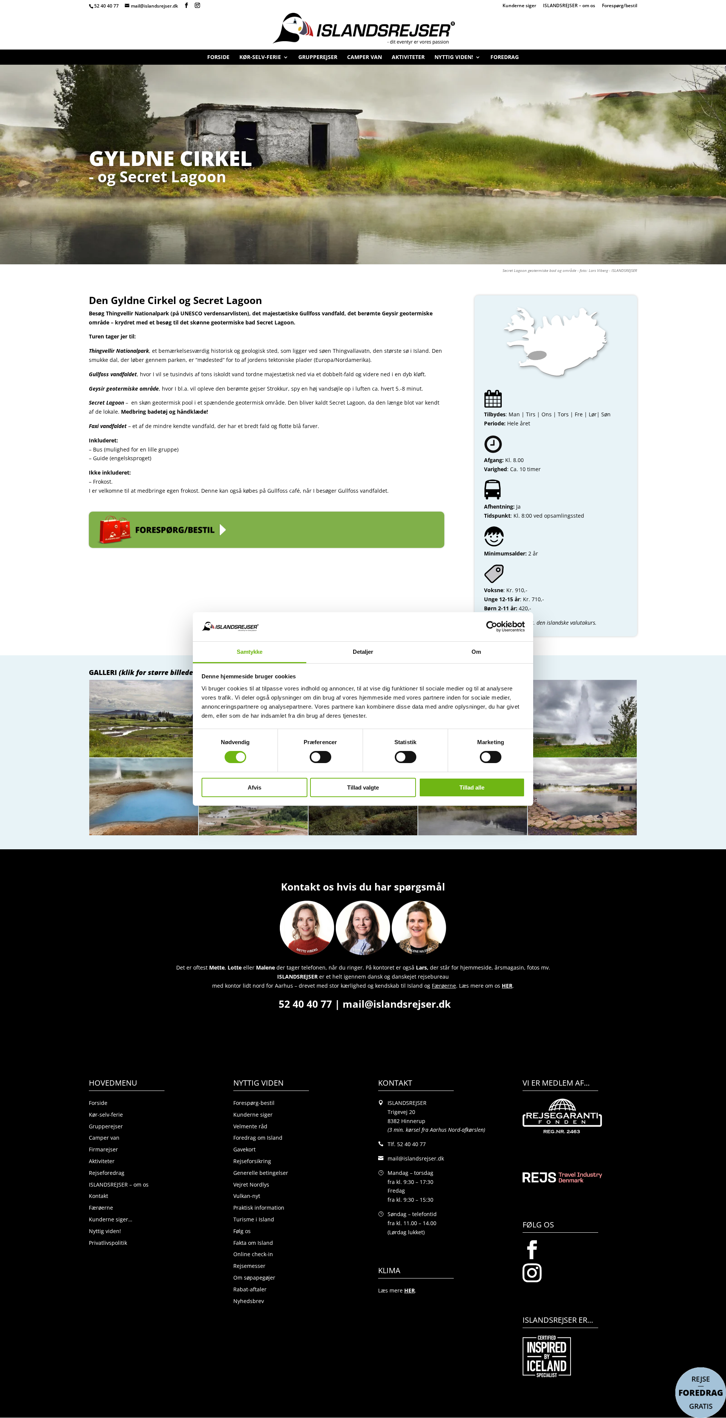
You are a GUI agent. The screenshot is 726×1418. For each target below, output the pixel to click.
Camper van (364, 59)
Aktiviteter (408, 59)
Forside (218, 59)
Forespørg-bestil (254, 1102)
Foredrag (504, 59)
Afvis (254, 787)
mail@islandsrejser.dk (398, 1004)
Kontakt (98, 1195)
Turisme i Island (253, 1219)
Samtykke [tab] (250, 651)
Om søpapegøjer (254, 1277)
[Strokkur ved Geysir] (582, 757)
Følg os (242, 1231)
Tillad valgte (363, 787)
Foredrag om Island (257, 1137)
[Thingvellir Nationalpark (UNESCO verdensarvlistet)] (143, 757)
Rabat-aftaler (250, 1289)
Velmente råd (250, 1126)
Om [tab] (476, 651)
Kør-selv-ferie (260, 59)
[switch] (320, 757)
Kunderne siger (519, 6)
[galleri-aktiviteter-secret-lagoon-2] (582, 835)
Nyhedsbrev (248, 1301)
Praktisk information (258, 1207)
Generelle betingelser (260, 1172)
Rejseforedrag (106, 1172)
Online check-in (253, 1254)
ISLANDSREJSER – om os (569, 6)
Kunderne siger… (110, 1219)
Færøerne (101, 1207)
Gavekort (244, 1149)
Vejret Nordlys (251, 1184)
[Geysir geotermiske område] (143, 835)
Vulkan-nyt (246, 1195)
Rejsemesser (249, 1265)
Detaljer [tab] (363, 651)
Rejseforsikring (252, 1161)
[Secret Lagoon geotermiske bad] (472, 835)
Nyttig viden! (453, 59)
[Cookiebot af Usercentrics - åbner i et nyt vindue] (492, 626)
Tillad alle (471, 787)
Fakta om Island (253, 1242)
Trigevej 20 (401, 1111)
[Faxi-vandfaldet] (363, 835)
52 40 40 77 (106, 6)
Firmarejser (103, 1149)
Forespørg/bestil (619, 6)
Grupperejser (317, 59)
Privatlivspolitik (108, 1242)
